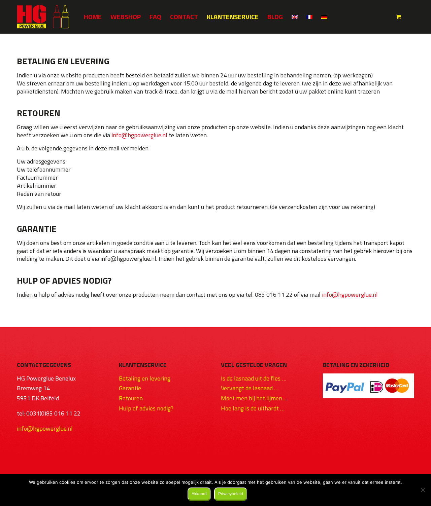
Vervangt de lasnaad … (249, 388)
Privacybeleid (230, 494)
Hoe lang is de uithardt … (253, 408)
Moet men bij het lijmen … (254, 398)
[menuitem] (92, 17)
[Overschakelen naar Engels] (294, 17)
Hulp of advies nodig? (146, 408)
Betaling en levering (144, 378)
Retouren (131, 398)
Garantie (130, 388)
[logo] (43, 17)
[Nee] (422, 489)
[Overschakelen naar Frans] (309, 17)
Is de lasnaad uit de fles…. (253, 378)
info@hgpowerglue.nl (139, 135)
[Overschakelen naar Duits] (324, 17)
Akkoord (199, 494)
